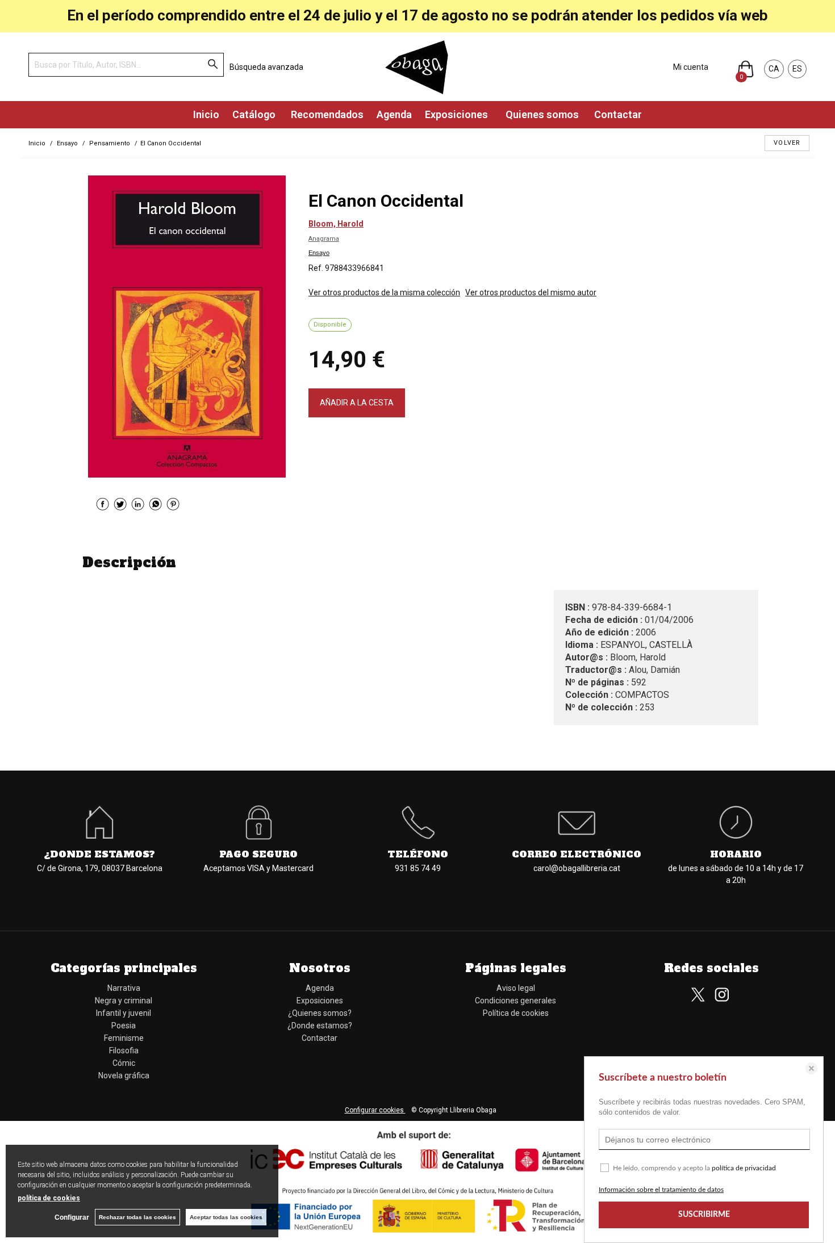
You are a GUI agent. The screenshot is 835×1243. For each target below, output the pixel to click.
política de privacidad (744, 1168)
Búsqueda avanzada (266, 67)
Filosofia (124, 1050)
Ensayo (318, 252)
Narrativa (123, 988)
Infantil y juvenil (123, 1013)
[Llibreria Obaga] (417, 66)
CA (774, 68)
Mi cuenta (690, 67)
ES (797, 68)
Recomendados (326, 114)
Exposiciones (457, 114)
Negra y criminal (123, 1000)
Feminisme (124, 1038)
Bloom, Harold (336, 223)
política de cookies (49, 1198)
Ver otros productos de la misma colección (384, 292)
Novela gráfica (123, 1075)
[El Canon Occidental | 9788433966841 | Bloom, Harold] (187, 326)
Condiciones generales (515, 1000)
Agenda (394, 114)
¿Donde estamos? (319, 1025)
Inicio (206, 114)
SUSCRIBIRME (704, 1215)
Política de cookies (516, 1013)
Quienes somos (541, 114)
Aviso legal (515, 988)
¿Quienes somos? (320, 1013)
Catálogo (253, 114)
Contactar (617, 114)
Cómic (123, 1063)
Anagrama (323, 238)
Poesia (123, 1025)
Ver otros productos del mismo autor (530, 292)
